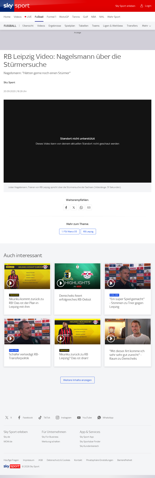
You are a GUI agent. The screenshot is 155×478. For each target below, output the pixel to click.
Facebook (28, 417)
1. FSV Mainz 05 (69, 231)
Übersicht (28, 25)
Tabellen (83, 25)
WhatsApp (108, 417)
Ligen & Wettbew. (113, 25)
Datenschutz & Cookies (58, 460)
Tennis (76, 16)
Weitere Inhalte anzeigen (77, 380)
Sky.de (7, 437)
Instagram (66, 417)
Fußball (39, 16)
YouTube (87, 417)
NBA (93, 16)
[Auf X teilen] (74, 207)
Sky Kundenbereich (89, 446)
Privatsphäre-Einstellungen (99, 460)
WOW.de (8, 441)
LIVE (29, 16)
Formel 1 (51, 16)
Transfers (132, 25)
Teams (95, 25)
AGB (40, 460)
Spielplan (70, 25)
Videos (17, 16)
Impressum (28, 460)
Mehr (145, 25)
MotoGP (64, 16)
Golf (85, 16)
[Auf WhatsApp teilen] (81, 207)
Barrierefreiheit (124, 460)
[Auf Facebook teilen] (66, 207)
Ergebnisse (55, 25)
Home (7, 16)
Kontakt (78, 460)
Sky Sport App (87, 437)
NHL (101, 16)
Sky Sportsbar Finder (90, 441)
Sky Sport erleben (125, 5)
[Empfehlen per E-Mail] (89, 207)
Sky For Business (50, 437)
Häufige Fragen (11, 460)
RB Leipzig (88, 231)
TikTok (47, 417)
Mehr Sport (113, 16)
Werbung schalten (51, 441)
